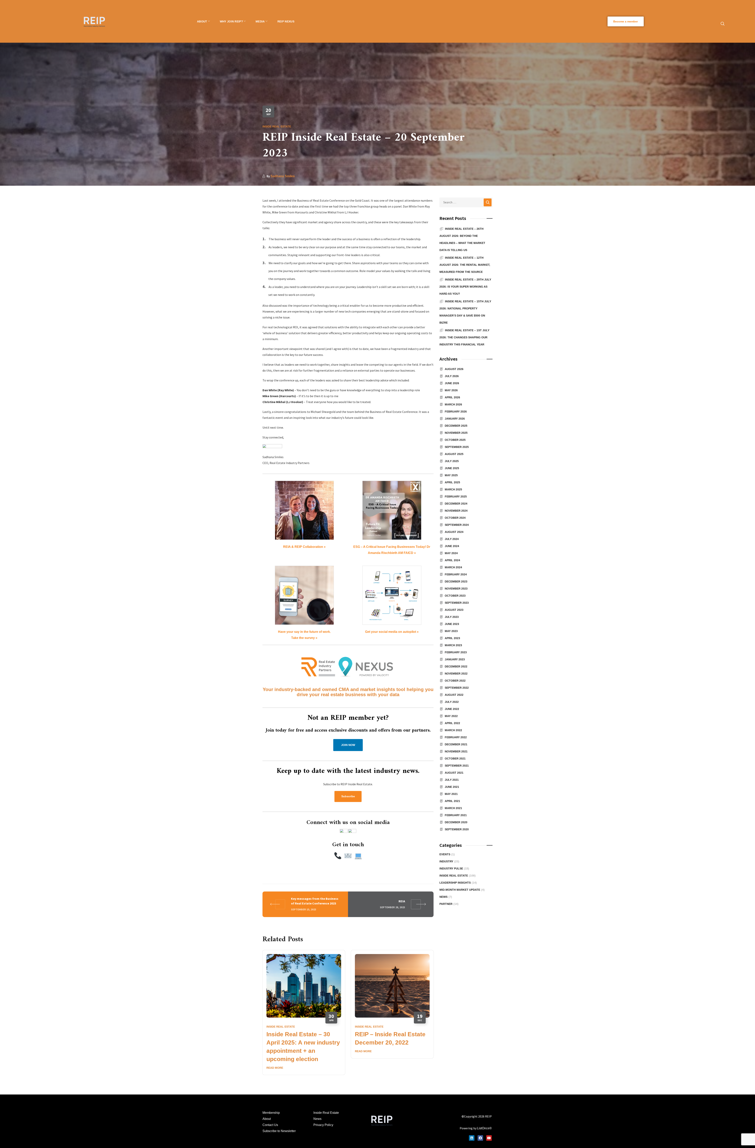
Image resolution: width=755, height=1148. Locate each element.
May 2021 (451, 793)
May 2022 (451, 716)
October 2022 (455, 680)
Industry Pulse (454, 868)
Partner (449, 903)
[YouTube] (489, 1138)
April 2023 (452, 638)
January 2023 (455, 659)
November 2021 (456, 751)
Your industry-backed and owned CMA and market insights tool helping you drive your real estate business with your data (348, 692)
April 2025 (452, 482)
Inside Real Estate (276, 126)
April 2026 (452, 397)
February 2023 (456, 652)
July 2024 (452, 539)
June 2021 (452, 786)
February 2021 (456, 815)
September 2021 (457, 765)
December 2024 (456, 503)
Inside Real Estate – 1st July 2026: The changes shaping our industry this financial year (464, 337)
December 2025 (456, 425)
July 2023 (452, 616)
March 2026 (453, 404)
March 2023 (453, 645)
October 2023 (455, 595)
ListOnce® (484, 1128)
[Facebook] (480, 1138)
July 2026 (452, 376)
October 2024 (455, 517)
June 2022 (452, 709)
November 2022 (456, 673)
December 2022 (456, 666)
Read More (274, 1067)
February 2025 (456, 496)
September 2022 (457, 687)
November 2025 (456, 432)
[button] (626, 21)
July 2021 (452, 779)
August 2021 (454, 772)
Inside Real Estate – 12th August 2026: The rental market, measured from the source (464, 264)
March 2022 (453, 730)
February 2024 (456, 574)
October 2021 (455, 758)
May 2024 (451, 553)
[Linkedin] (471, 1138)
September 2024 (457, 524)
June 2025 (452, 468)
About (266, 1118)
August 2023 (454, 609)
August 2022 (454, 694)
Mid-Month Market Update (462, 889)
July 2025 (452, 461)
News (445, 896)
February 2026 (456, 411)
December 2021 (456, 744)
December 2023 (456, 581)
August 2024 (454, 531)
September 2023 (457, 602)
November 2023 (456, 588)
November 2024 (456, 510)
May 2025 (451, 475)
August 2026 (454, 369)
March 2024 (453, 567)
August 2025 (454, 454)
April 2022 (452, 723)
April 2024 (452, 560)
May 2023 (451, 631)
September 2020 (457, 829)
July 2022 (452, 701)
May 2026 (451, 390)
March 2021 (453, 808)
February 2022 (456, 737)
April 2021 (452, 801)
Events (447, 854)
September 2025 (457, 446)
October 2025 (455, 439)
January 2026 (455, 418)
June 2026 (452, 383)
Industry (449, 861)
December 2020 (456, 822)
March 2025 (453, 489)
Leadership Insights (458, 882)
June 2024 (452, 546)
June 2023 (452, 624)
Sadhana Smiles (283, 176)
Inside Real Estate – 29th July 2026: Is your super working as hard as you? (465, 286)
